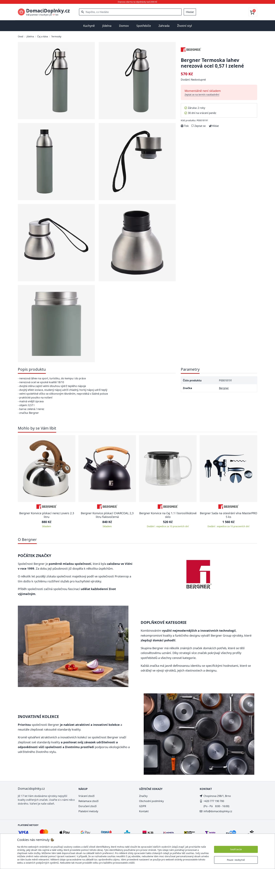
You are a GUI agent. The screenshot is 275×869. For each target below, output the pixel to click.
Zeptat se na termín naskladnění (202, 94)
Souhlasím (236, 849)
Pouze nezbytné (236, 860)
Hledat (190, 12)
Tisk (186, 126)
